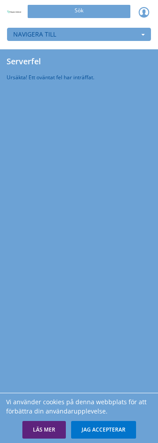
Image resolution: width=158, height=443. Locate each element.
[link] (14, 12)
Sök (79, 10)
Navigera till (34, 34)
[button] (44, 430)
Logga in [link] (144, 12)
